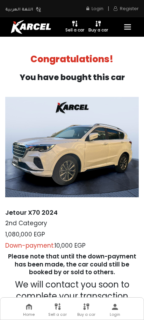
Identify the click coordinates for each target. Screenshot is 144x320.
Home (29, 314)
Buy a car (98, 30)
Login (115, 314)
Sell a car (74, 30)
